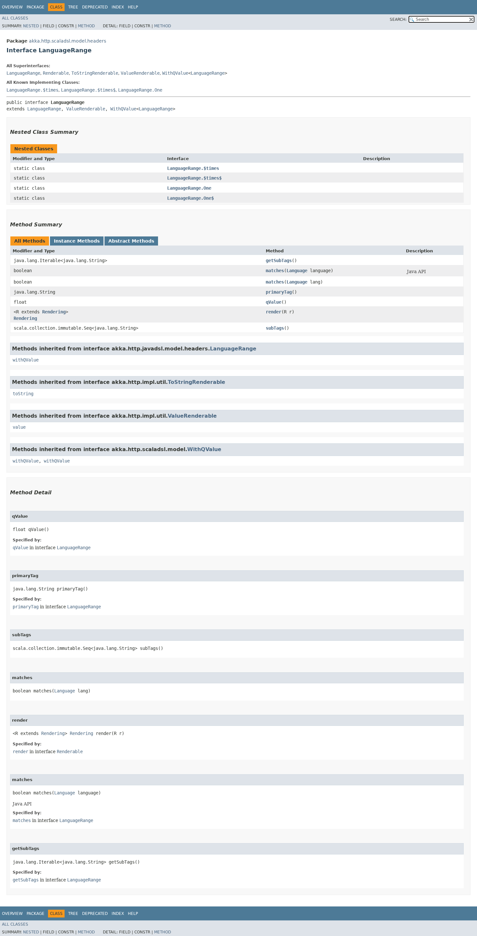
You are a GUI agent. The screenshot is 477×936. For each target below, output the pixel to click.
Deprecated (95, 7)
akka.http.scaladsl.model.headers (67, 41)
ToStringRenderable (94, 73)
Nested (31, 26)
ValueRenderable (140, 73)
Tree (73, 7)
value (19, 427)
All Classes (15, 18)
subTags (275, 328)
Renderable (56, 73)
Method (86, 26)
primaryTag (279, 292)
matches (275, 270)
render (273, 311)
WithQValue (175, 73)
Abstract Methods (131, 241)
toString (23, 393)
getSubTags (279, 260)
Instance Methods (77, 241)
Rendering (54, 311)
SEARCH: (398, 19)
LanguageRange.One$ (190, 198)
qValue (273, 302)
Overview (12, 7)
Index (118, 7)
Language (297, 270)
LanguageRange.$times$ (88, 90)
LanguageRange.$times (32, 90)
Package (35, 7)
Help (133, 7)
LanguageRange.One (140, 90)
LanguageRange (23, 73)
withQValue (26, 359)
